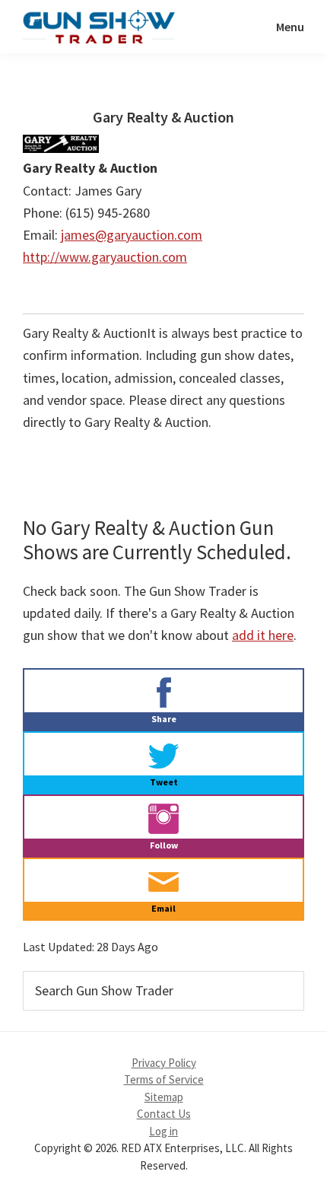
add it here (263, 635)
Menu (290, 26)
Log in (163, 1131)
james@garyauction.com (131, 235)
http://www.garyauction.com (105, 257)
